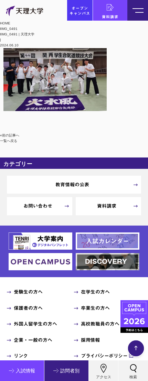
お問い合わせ (37, 206)
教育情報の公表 (72, 184)
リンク (21, 355)
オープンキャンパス (80, 10)
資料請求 (110, 17)
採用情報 (90, 340)
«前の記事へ (9, 135)
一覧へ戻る (8, 141)
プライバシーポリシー (104, 355)
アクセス (103, 377)
